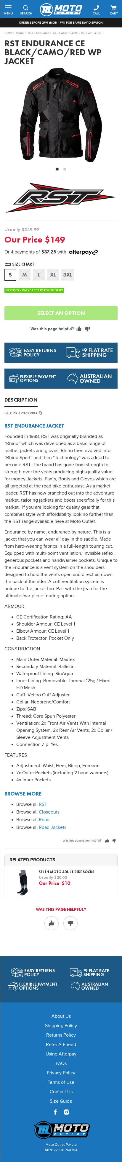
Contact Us (61, 1092)
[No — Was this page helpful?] (87, 329)
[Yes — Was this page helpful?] (79, 329)
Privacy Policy (61, 1073)
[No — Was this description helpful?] (114, 840)
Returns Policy (61, 1035)
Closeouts (49, 812)
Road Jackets (52, 827)
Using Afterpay (61, 1054)
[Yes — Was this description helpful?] (107, 840)
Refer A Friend (61, 1045)
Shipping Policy (61, 1026)
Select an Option (61, 313)
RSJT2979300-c (25, 413)
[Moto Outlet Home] (61, 1130)
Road (20, 33)
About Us (61, 1016)
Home (8, 33)
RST (43, 804)
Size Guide (61, 1101)
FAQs (61, 1063)
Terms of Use (61, 1082)
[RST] (61, 197)
